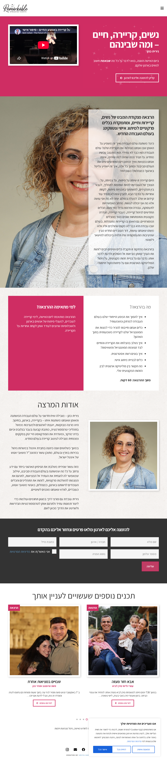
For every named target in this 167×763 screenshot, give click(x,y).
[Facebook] (83, 750)
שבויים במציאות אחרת (122, 681)
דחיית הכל (121, 749)
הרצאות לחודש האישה (84, 728)
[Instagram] (67, 750)
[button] (162, 8)
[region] (124, 737)
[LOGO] (15, 8)
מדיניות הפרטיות (134, 741)
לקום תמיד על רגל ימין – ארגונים (44, 681)
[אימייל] (75, 750)
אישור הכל (102, 749)
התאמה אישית (143, 749)
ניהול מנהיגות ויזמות (64, 728)
